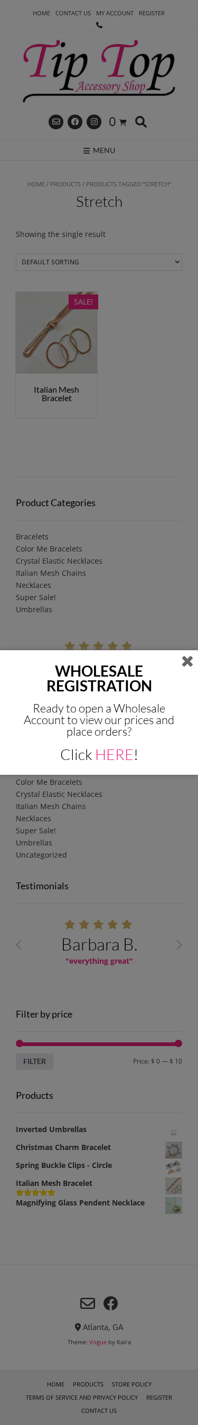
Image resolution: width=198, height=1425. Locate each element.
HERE (114, 754)
